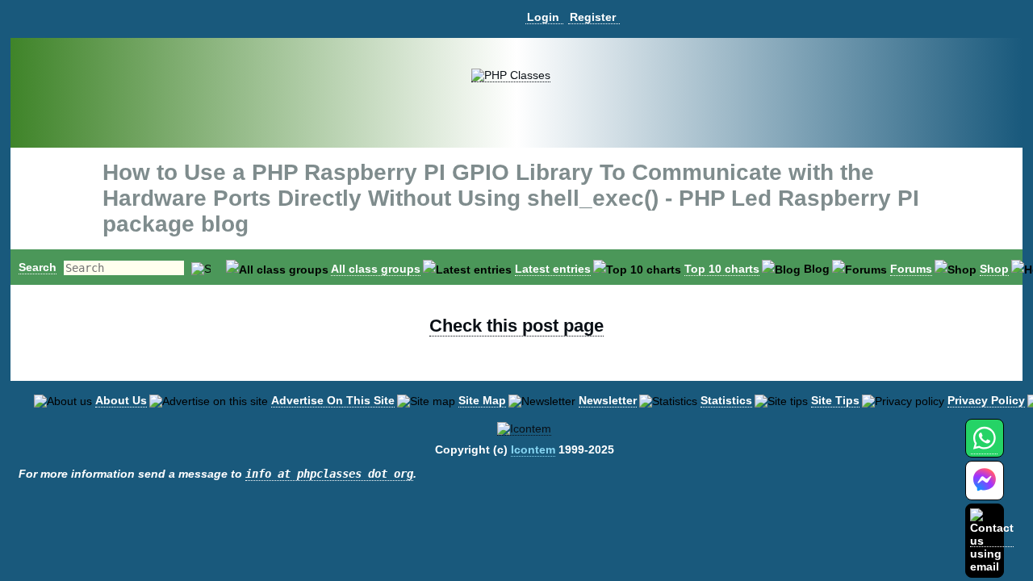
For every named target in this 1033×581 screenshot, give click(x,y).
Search (37, 267)
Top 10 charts (721, 268)
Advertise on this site (333, 400)
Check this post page (516, 326)
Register (593, 16)
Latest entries (553, 268)
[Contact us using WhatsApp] (984, 447)
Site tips (835, 400)
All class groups (375, 268)
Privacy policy (986, 400)
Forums (911, 268)
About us (121, 400)
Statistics (726, 400)
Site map (482, 400)
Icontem (533, 449)
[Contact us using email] (992, 540)
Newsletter (608, 400)
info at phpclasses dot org (329, 473)
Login (543, 16)
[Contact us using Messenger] (984, 490)
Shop (994, 268)
